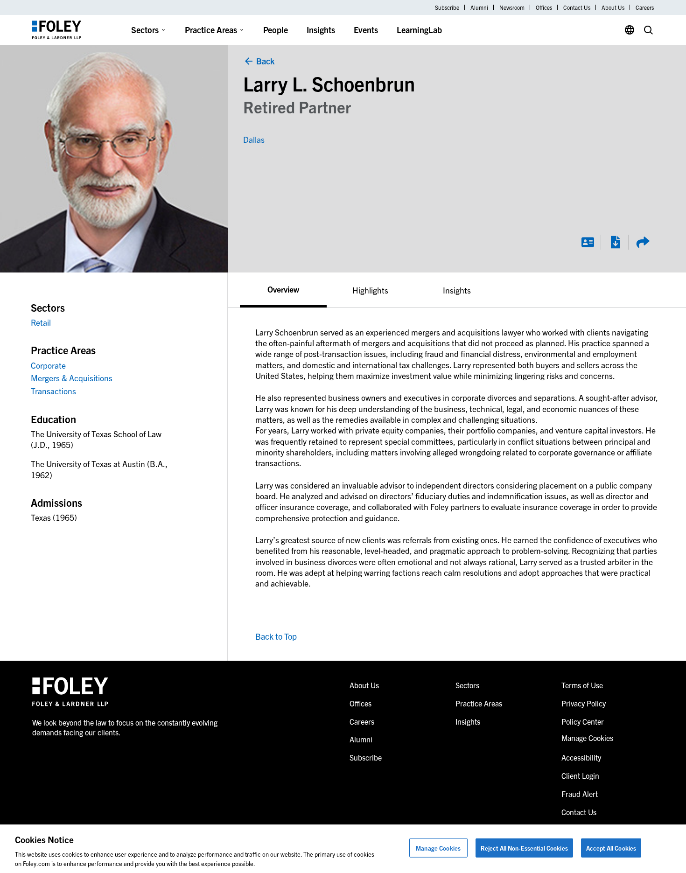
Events (366, 29)
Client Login (580, 775)
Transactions (53, 390)
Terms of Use (582, 685)
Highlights (370, 290)
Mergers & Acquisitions (71, 377)
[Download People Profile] (615, 242)
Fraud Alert (579, 793)
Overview (283, 289)
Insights (321, 29)
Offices (544, 7)
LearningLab (419, 29)
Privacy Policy (583, 703)
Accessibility (581, 757)
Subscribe (447, 7)
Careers (645, 7)
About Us (613, 7)
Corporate (48, 365)
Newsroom (512, 7)
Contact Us (576, 7)
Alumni (479, 7)
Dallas (254, 139)
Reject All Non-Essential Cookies (524, 848)
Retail (41, 322)
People (275, 29)
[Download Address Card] (587, 242)
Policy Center (582, 721)
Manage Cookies (438, 848)
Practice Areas (211, 29)
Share (642, 242)
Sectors (145, 29)
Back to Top (276, 636)
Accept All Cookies (611, 848)
